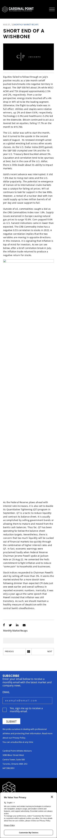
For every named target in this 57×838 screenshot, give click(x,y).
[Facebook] (4, 625)
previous (9, 651)
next (49, 651)
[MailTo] (24, 625)
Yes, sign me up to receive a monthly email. (26, 709)
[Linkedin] (17, 625)
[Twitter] (10, 625)
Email (6, 692)
